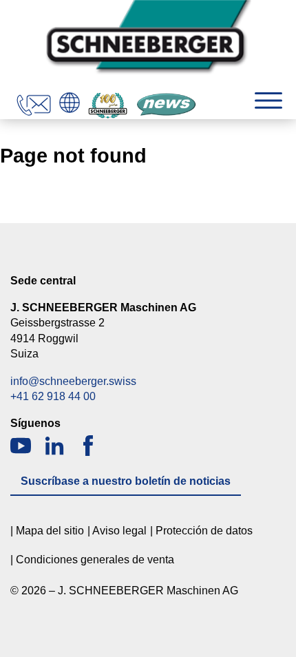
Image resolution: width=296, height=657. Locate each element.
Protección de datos (204, 530)
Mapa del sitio (50, 530)
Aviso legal (119, 530)
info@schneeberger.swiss (73, 381)
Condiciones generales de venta (95, 559)
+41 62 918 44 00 (53, 396)
